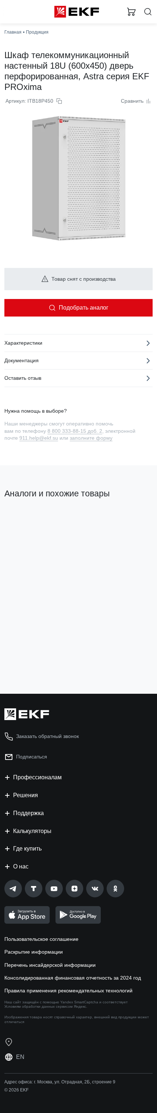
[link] (13, 888)
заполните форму (91, 438)
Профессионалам (37, 777)
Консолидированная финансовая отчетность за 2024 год (72, 978)
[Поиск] (148, 12)
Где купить (27, 848)
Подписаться (31, 757)
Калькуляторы (32, 831)
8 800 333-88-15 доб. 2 (74, 431)
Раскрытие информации (33, 952)
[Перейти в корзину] (131, 12)
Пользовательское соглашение (41, 939)
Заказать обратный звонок (47, 736)
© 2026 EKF (16, 1090)
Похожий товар (26, 518)
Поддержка (28, 813)
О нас (20, 866)
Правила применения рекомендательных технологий (68, 990)
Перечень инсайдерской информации (50, 965)
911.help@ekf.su (38, 438)
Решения (25, 795)
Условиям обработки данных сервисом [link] (38, 1006)
